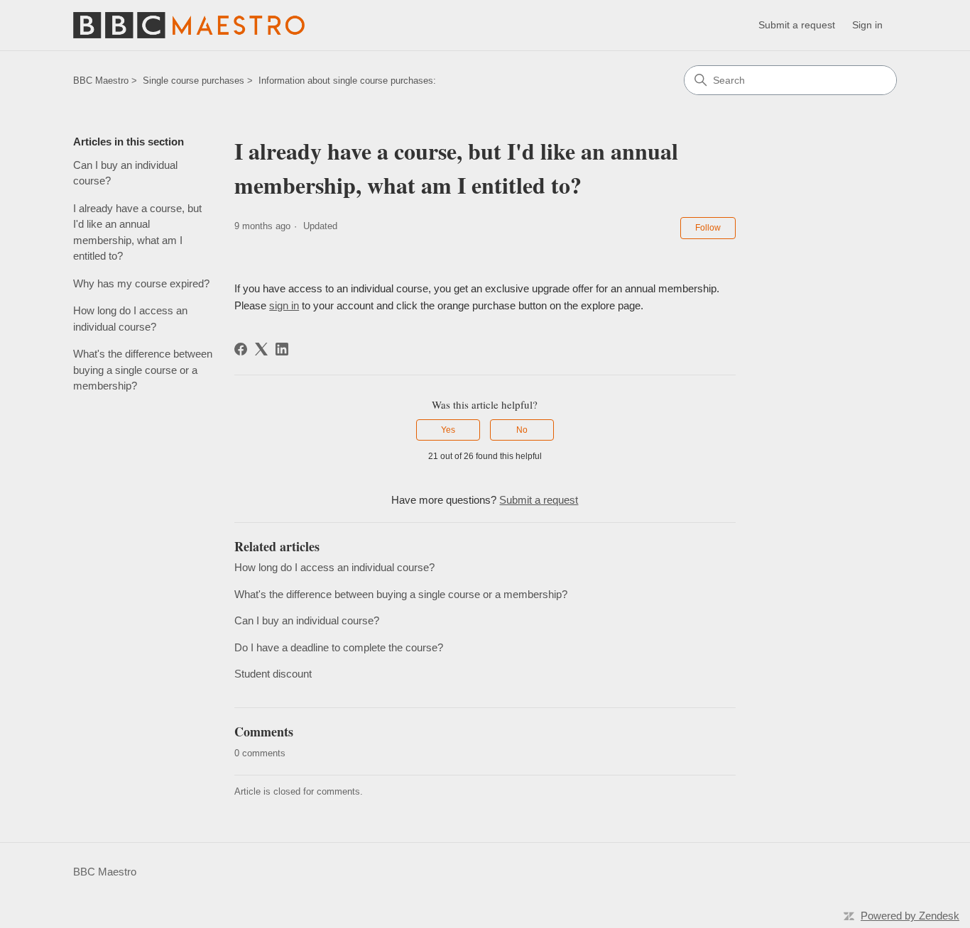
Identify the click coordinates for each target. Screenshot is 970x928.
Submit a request (796, 25)
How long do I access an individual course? (130, 318)
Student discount (273, 674)
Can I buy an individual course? (125, 173)
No (522, 430)
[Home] (189, 25)
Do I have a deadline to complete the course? (338, 647)
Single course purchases (193, 80)
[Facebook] (240, 349)
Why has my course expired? (141, 283)
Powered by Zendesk (910, 916)
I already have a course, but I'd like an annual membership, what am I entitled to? (137, 232)
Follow (708, 228)
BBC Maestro (101, 80)
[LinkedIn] (282, 349)
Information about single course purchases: (347, 80)
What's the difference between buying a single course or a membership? (142, 370)
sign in (284, 305)
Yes (448, 430)
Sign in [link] (867, 25)
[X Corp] (261, 349)
